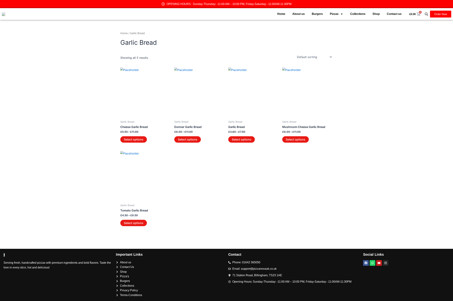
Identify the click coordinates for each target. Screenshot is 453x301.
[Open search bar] (426, 14)
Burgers (317, 13)
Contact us (394, 13)
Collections (357, 13)
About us (298, 13)
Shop (376, 13)
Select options (133, 139)
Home (281, 13)
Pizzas (334, 13)
